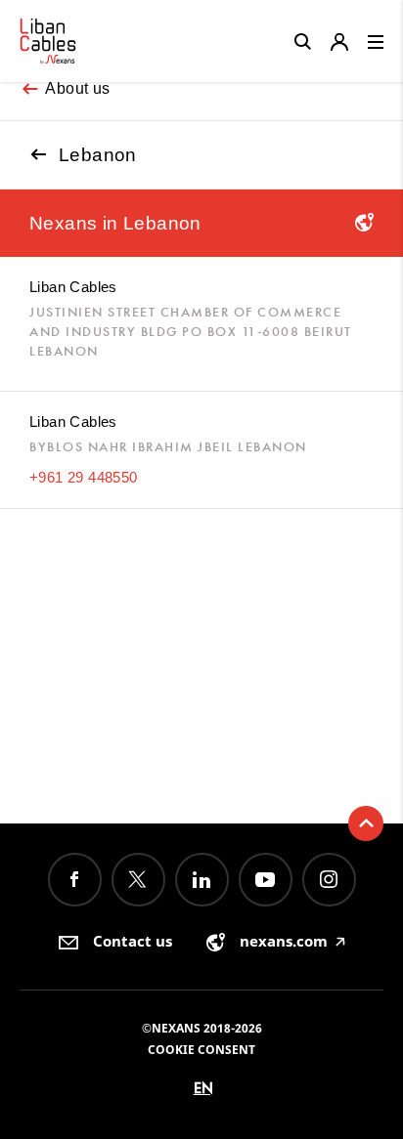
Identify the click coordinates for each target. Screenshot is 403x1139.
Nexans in (115, 223)
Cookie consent (201, 1049)
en (203, 1087)
